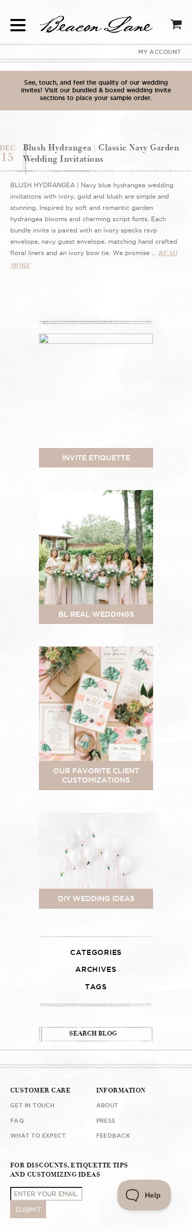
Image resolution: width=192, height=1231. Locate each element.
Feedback (113, 1135)
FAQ (17, 1121)
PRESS (106, 1121)
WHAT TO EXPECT (38, 1135)
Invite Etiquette (96, 458)
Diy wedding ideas (96, 898)
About (107, 1105)
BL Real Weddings (96, 614)
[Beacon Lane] (96, 84)
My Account (160, 52)
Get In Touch (32, 1105)
